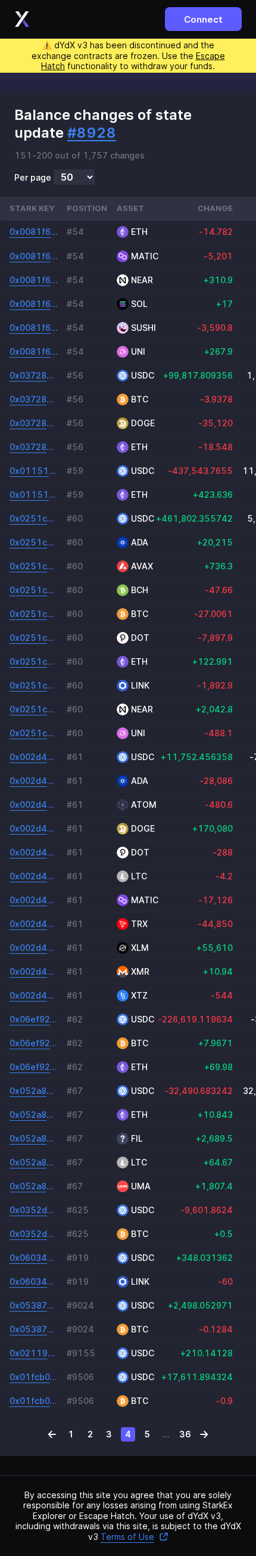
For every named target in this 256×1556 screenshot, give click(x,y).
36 (185, 1434)
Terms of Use (127, 1537)
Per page (32, 177)
